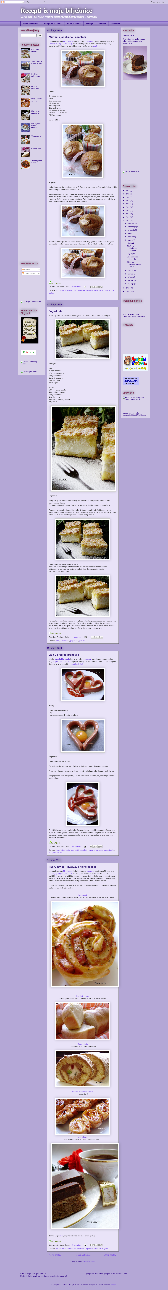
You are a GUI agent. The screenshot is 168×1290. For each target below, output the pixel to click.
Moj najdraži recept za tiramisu (36, 126)
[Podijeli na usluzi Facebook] (98, 287)
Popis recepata (74, 24)
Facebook (115, 24)
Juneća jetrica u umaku (36, 162)
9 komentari (76, 287)
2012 (128, 217)
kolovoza (131, 237)
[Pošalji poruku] (85, 287)
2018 (128, 197)
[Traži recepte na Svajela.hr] (31, 302)
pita (77, 641)
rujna (130, 233)
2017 (128, 201)
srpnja (130, 240)
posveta (82, 641)
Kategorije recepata (53, 24)
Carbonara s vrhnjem (36, 50)
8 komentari (76, 1245)
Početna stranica (30, 24)
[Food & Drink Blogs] (29, 362)
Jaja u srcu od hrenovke (64, 654)
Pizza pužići (82, 895)
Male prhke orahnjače (35, 112)
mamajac (90, 41)
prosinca (131, 223)
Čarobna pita (36, 136)
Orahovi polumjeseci (35, 88)
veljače (131, 280)
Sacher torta (128, 35)
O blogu (89, 24)
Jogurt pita (55, 311)
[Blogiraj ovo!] (93, 287)
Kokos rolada (83, 1044)
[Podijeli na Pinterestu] (101, 287)
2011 (128, 220)
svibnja (131, 270)
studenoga (132, 227)
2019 (128, 194)
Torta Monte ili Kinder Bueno (36, 63)
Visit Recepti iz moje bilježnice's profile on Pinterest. (135, 315)
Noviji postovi (55, 1255)
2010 (128, 288)
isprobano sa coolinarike (76, 290)
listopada (131, 230)
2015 (128, 207)
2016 (128, 204)
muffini (51, 293)
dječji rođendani (81, 850)
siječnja (131, 284)
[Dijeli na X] (96, 287)
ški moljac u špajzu (62, 661)
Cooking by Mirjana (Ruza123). (60, 44)
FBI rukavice (68, 41)
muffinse (96, 46)
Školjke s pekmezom (35, 75)
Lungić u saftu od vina (36, 100)
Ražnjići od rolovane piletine (82, 1092)
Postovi (27, 270)
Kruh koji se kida (82, 996)
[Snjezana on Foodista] (28, 352)
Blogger (113, 1285)
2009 (128, 291)
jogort (72, 641)
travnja (130, 274)
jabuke (111, 290)
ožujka (130, 277)
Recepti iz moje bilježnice (56, 10)
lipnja (130, 243)
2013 (128, 214)
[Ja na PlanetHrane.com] (131, 172)
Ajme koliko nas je (63, 850)
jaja (50, 853)
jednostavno (64, 641)
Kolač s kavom (82, 1137)
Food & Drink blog (26, 364)
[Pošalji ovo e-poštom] (91, 287)
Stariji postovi (110, 1255)
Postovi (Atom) (88, 1262)
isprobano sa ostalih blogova (97, 290)
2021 (128, 191)
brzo (57, 641)
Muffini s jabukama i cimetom (67, 37)
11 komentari (76, 637)
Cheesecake (36, 148)
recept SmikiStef (76, 664)
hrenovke (91, 850)
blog (61, 1236)
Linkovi (102, 24)
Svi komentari (29, 273)
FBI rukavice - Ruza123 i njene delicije (72, 866)
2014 (128, 210)
